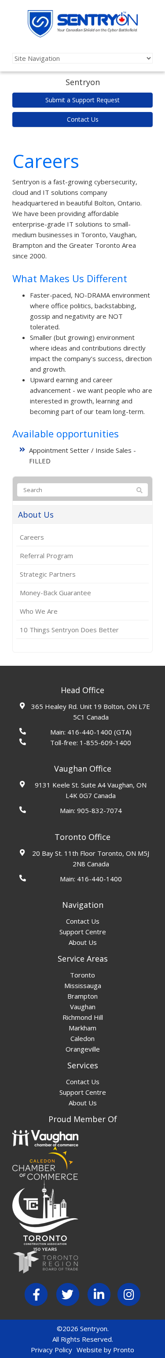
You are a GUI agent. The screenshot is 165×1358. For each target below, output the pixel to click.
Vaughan (82, 1006)
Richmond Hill (82, 1017)
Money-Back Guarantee (55, 592)
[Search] (139, 490)
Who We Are (39, 611)
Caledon (82, 1038)
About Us (36, 514)
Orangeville (83, 1049)
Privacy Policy (51, 1349)
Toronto (82, 974)
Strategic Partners (48, 574)
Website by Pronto (105, 1349)
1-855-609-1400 (105, 742)
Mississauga (82, 985)
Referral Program (46, 555)
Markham (82, 1027)
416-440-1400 (89, 732)
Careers (32, 537)
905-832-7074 (99, 810)
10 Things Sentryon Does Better (69, 629)
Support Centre (82, 931)
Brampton (82, 996)
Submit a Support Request (82, 100)
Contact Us (83, 119)
